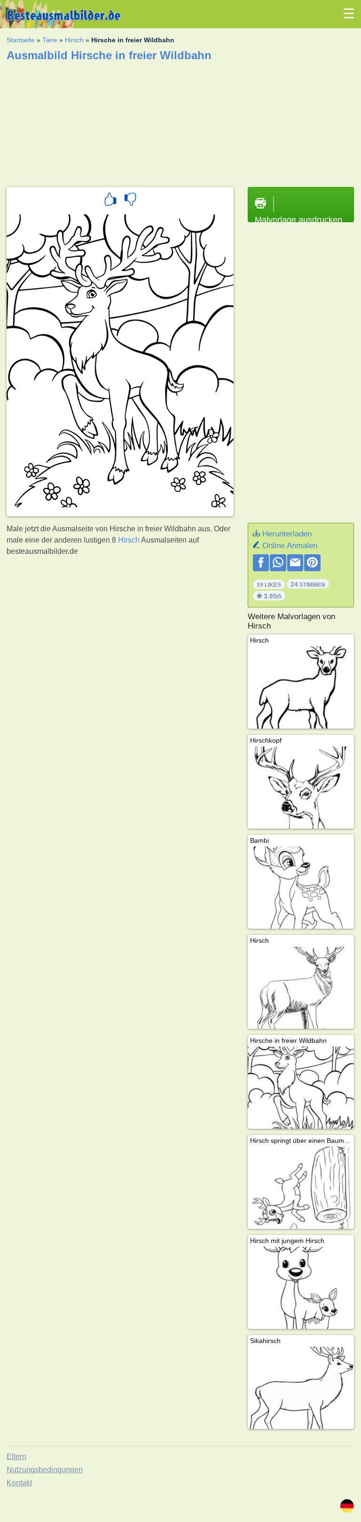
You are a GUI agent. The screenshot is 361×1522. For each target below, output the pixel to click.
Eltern (16, 1456)
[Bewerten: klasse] (110, 201)
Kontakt (19, 1483)
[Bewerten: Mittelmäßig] (130, 201)
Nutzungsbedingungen (45, 1470)
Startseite (21, 40)
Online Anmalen (289, 545)
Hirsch (74, 40)
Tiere (49, 40)
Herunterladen (287, 533)
